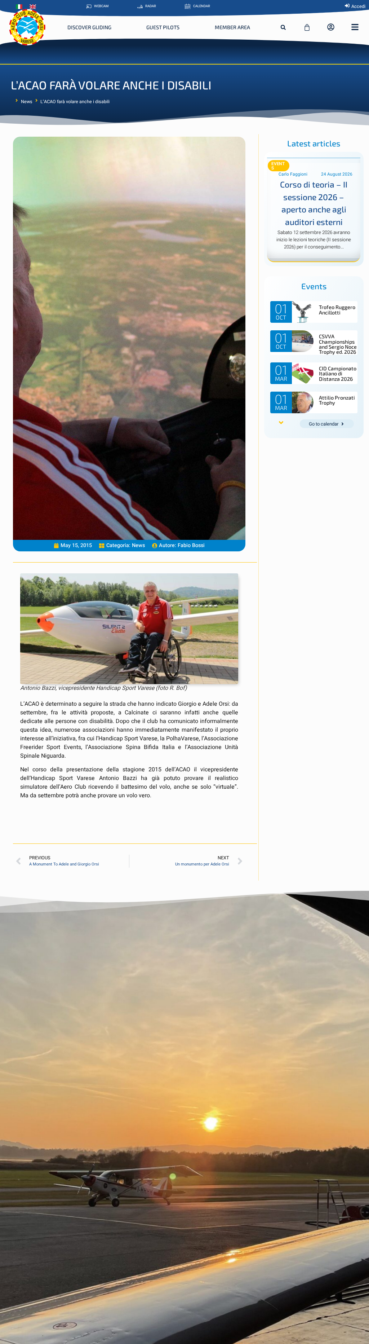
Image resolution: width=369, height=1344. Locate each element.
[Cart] (307, 27)
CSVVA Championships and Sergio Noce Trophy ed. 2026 (338, 344)
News (26, 101)
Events (278, 165)
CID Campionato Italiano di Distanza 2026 (337, 373)
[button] (283, 27)
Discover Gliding (89, 27)
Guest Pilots (162, 27)
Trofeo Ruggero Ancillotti (337, 309)
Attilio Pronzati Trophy (337, 400)
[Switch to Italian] (21, 6)
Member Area (232, 27)
